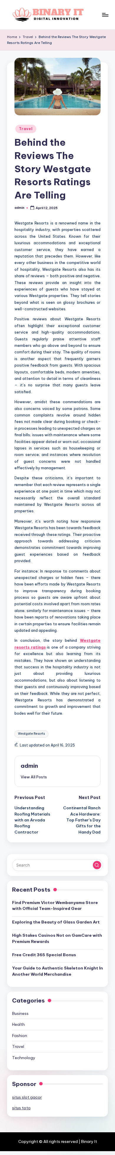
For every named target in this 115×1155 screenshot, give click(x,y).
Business (20, 1013)
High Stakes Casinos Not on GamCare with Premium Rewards (57, 938)
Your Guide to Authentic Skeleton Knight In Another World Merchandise (57, 971)
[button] (34, 777)
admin (29, 765)
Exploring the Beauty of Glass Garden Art (56, 922)
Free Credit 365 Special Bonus (44, 954)
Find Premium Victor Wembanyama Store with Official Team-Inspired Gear (55, 905)
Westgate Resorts (31, 734)
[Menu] (105, 14)
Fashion (19, 1035)
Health (18, 1024)
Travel (25, 129)
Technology (23, 1057)
